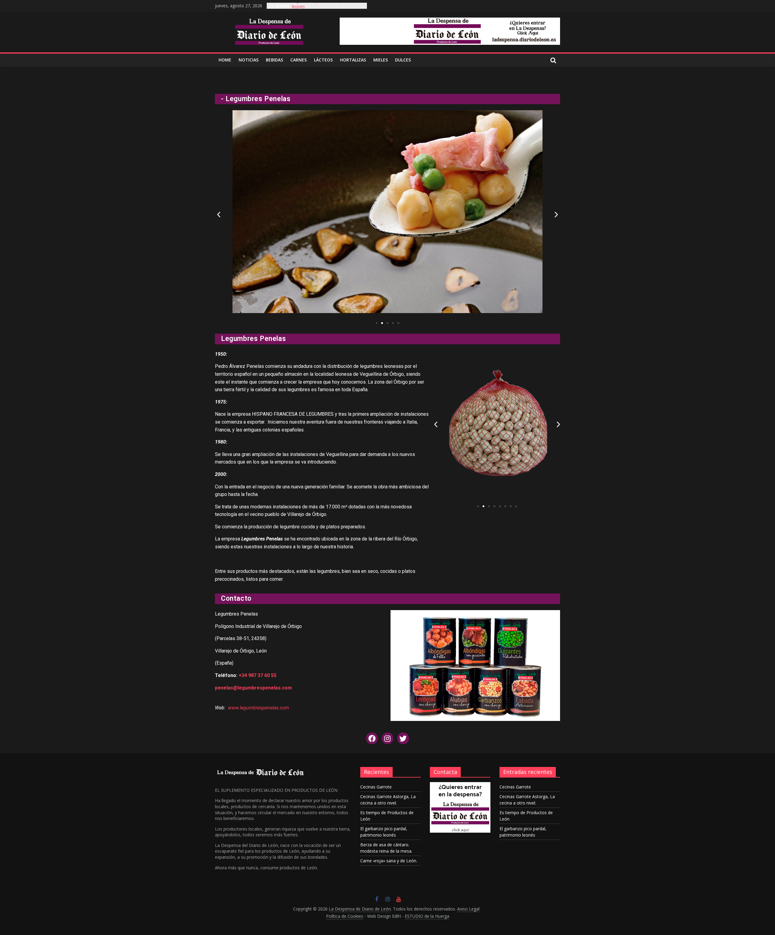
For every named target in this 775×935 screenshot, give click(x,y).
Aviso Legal (468, 909)
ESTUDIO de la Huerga (427, 916)
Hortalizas (353, 60)
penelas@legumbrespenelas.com (253, 688)
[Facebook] (372, 738)
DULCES (403, 60)
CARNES (298, 60)
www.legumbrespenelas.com (258, 708)
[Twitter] (403, 738)
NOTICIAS (249, 60)
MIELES (380, 60)
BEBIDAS (274, 60)
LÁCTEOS (323, 60)
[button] (377, 323)
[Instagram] (387, 738)
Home (225, 60)
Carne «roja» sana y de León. (388, 861)
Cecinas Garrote (376, 787)
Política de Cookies (344, 916)
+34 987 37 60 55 (257, 675)
